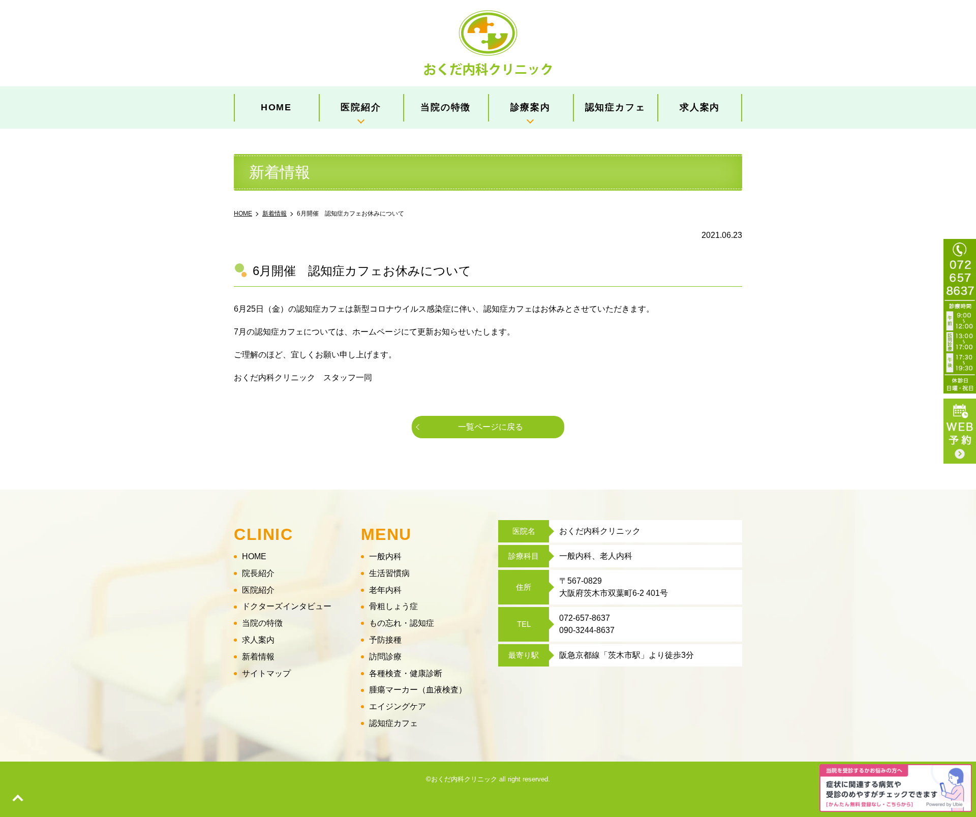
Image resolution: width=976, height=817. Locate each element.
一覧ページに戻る (490, 426)
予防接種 (385, 640)
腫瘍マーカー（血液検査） (418, 689)
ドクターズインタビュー (286, 606)
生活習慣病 (389, 573)
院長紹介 (258, 573)
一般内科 (385, 556)
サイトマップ (266, 673)
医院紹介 (258, 590)
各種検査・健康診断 (405, 673)
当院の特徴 (445, 107)
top (17, 799)
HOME (276, 107)
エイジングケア (397, 706)
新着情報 (258, 656)
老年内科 (385, 590)
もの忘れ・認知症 (401, 623)
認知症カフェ (615, 107)
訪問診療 (385, 656)
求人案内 (700, 107)
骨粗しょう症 (393, 606)
